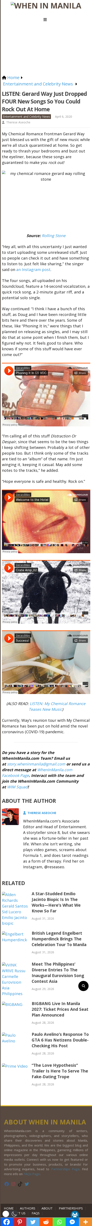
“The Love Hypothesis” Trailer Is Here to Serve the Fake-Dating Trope (60, 1071)
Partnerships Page (65, 1169)
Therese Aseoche (18, 122)
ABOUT (47, 1208)
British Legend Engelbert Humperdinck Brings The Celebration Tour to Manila (59, 938)
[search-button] (83, 986)
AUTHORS (27, 1208)
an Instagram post (33, 269)
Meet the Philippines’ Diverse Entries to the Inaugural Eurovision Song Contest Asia (58, 972)
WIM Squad (17, 786)
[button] (10, 1214)
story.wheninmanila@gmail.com (36, 764)
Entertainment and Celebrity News (26, 117)
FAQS (35, 1213)
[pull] (46, 19)
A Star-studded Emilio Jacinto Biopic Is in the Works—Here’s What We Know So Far (56, 902)
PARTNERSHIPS (71, 1208)
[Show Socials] (75, 1215)
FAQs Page (32, 1174)
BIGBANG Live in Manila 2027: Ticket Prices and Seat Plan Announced (60, 1009)
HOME (9, 1208)
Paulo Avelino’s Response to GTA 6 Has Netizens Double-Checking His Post (60, 1040)
